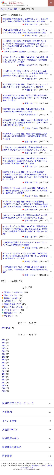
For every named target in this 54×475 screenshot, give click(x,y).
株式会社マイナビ (39, 466)
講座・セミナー (31, 24)
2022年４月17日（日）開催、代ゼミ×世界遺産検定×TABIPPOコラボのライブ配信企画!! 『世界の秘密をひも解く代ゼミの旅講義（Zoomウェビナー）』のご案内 (25, 204)
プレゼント (8, 316)
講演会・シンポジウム (28, 51)
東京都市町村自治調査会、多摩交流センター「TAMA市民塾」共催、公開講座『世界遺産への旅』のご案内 (25, 20)
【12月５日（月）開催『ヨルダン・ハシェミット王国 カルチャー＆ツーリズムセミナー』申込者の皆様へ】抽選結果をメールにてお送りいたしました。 (25, 73)
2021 (4, 354)
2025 (4, 342)
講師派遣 (7, 455)
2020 (4, 357)
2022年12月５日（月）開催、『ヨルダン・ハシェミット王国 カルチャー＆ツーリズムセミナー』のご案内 (25, 85)
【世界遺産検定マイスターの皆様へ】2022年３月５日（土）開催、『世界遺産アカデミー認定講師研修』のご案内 (25, 269)
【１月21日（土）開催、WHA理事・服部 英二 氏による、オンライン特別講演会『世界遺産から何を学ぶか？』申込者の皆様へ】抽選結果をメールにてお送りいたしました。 (25, 45)
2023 (4, 348)
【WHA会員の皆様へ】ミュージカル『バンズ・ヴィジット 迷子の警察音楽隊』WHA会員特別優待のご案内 (24, 31)
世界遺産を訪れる (12, 447)
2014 (4, 374)
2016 (4, 368)
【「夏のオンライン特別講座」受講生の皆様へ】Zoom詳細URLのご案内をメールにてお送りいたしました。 (24, 148)
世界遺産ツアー (10, 312)
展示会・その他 (31, 35)
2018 (4, 362)
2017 (4, 365)
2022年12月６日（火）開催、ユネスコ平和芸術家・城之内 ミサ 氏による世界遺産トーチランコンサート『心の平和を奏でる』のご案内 (25, 122)
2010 (4, 385)
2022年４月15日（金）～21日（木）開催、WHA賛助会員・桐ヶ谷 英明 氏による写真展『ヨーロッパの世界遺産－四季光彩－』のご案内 (25, 190)
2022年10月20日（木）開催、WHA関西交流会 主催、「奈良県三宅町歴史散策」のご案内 (24, 110)
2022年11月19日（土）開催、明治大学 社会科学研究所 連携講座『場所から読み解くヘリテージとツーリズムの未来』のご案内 (25, 97)
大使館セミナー (31, 78)
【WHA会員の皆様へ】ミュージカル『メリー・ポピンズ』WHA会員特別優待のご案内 (24, 243)
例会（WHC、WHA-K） (14, 307)
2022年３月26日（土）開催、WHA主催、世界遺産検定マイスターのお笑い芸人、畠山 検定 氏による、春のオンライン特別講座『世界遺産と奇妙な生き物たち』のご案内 (25, 230)
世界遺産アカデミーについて (18, 403)
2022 (4, 351)
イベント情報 (12, 9)
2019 (4, 359)
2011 (4, 382)
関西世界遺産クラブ (29, 114)
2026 (4, 339)
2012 (4, 379)
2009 (4, 388)
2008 (4, 391)
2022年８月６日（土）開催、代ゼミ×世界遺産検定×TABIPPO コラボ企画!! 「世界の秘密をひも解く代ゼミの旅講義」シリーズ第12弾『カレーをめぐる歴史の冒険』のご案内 (25, 176)
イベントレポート (11, 310)
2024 (4, 345)
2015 (4, 371)
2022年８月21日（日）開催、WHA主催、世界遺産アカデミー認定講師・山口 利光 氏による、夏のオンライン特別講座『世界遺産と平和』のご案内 (25, 160)
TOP (2, 9)
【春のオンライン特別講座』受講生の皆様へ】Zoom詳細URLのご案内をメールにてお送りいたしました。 (24, 216)
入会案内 (7, 411)
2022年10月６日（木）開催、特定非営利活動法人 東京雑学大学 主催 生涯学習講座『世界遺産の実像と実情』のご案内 (25, 136)
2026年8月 (6, 327)
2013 (4, 376)
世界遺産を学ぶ (10, 438)
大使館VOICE (9, 429)
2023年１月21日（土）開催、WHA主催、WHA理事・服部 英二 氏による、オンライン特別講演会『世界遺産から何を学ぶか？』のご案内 (25, 59)
